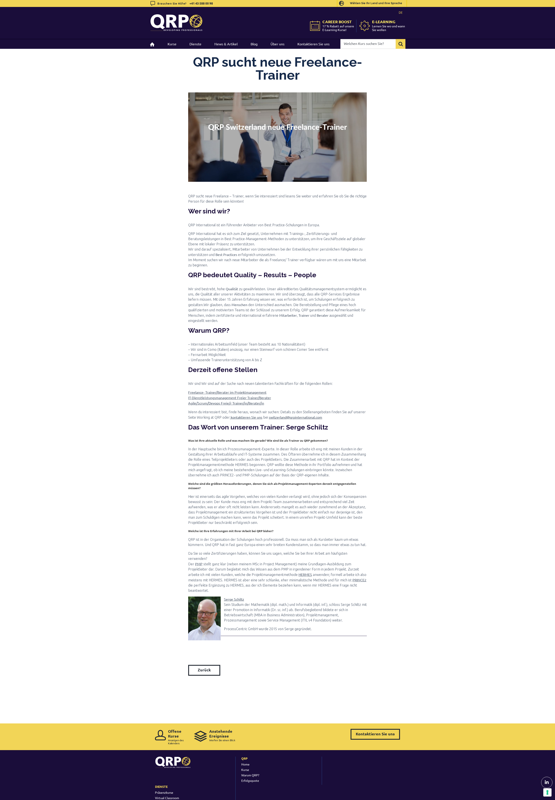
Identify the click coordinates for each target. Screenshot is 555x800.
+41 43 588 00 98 (201, 3)
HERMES (305, 574)
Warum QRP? (250, 775)
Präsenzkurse (164, 792)
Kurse (245, 770)
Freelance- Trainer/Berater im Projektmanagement (227, 392)
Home (245, 764)
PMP (198, 564)
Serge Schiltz (234, 599)
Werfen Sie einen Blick (222, 735)
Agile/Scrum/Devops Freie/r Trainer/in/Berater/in (226, 403)
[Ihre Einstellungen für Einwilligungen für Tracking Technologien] (547, 792)
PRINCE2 (359, 580)
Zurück (204, 669)
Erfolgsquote (250, 780)
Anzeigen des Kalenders (176, 737)
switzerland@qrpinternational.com (295, 417)
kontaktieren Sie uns (246, 417)
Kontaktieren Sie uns (375, 733)
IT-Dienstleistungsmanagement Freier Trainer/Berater (229, 397)
